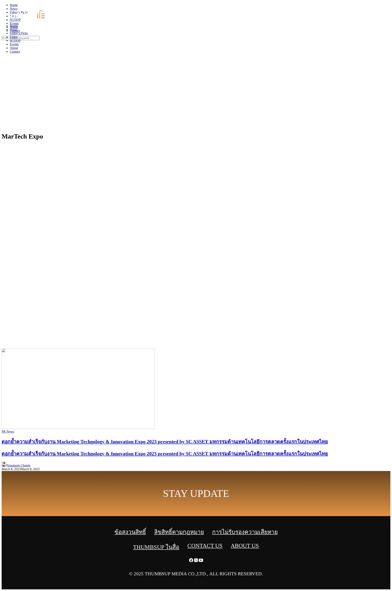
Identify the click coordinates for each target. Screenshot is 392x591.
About (14, 48)
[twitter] (384, 6)
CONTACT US (205, 545)
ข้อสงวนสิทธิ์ (130, 532)
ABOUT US (245, 545)
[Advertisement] (196, 98)
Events (14, 44)
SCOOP (15, 40)
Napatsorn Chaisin (18, 465)
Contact (15, 51)
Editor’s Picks (19, 33)
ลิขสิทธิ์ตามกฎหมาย (179, 532)
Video (14, 37)
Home (14, 26)
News (13, 29)
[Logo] (30, 19)
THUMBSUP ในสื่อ (156, 547)
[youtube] (389, 6)
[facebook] (379, 6)
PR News (8, 431)
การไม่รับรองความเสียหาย (245, 532)
